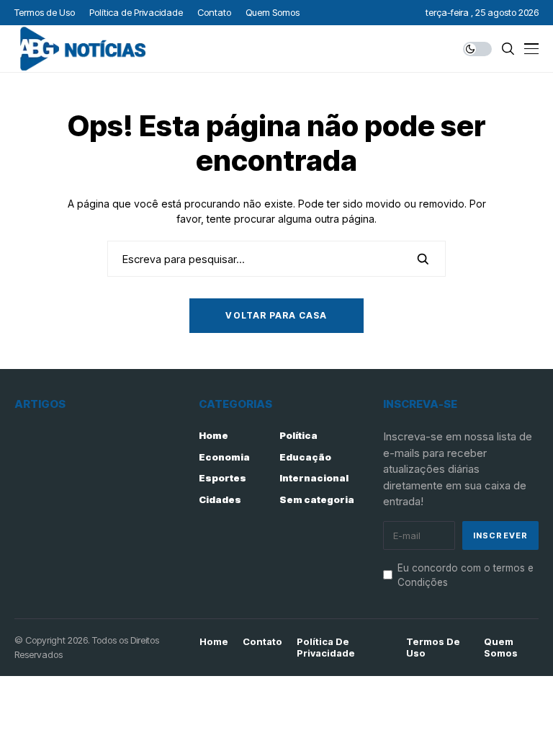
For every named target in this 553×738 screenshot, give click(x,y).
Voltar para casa (276, 315)
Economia (224, 457)
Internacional (314, 478)
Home (213, 435)
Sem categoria (316, 499)
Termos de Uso (433, 647)
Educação (305, 457)
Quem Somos (501, 647)
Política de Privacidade (326, 647)
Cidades (220, 499)
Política (298, 435)
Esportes (222, 478)
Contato (262, 641)
